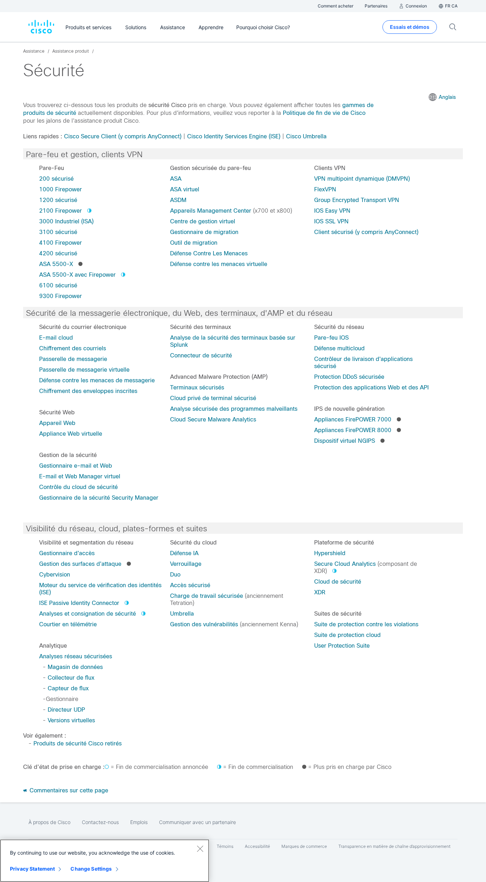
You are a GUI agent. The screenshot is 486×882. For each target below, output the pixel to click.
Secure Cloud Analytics (345, 564)
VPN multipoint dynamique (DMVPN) (362, 179)
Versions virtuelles (71, 720)
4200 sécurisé (58, 253)
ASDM (178, 200)
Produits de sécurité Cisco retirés (77, 743)
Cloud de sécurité (337, 582)
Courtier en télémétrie (68, 624)
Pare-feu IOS (331, 338)
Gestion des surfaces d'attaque (80, 564)
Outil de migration (193, 243)
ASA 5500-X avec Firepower (77, 275)
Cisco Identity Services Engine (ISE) (233, 136)
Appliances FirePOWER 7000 (352, 419)
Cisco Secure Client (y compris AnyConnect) (122, 136)
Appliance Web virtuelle (70, 434)
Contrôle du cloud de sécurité (78, 487)
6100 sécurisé (58, 285)
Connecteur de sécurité (201, 355)
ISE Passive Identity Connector (79, 603)
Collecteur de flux (71, 678)
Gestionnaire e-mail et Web (75, 466)
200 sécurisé (56, 179)
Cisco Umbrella (306, 136)
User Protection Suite (342, 646)
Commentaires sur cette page (68, 790)
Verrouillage (185, 564)
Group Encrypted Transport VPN (356, 200)
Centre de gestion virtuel (202, 221)
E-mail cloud (56, 338)
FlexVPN (325, 189)
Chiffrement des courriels (72, 348)
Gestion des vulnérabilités (204, 624)
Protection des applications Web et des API (371, 387)
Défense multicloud (339, 348)
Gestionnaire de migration (204, 232)
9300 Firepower (60, 296)
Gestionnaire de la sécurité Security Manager (98, 498)
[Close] (200, 848)
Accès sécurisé (190, 585)
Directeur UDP (66, 710)
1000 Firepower (60, 189)
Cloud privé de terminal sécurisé (213, 398)
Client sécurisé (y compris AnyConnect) (366, 232)
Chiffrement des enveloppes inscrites (88, 391)
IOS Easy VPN (332, 211)
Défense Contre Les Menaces (209, 253)
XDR (319, 592)
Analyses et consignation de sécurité (87, 614)
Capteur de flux (68, 688)
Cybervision (54, 575)
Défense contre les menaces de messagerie (97, 380)
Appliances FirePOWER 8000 (352, 430)
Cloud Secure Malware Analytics (213, 419)
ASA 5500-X (56, 264)
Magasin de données (75, 667)
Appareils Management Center (210, 211)
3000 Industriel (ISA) (66, 221)
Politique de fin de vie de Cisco (324, 113)
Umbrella (182, 614)
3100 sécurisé (58, 232)
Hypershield (329, 553)
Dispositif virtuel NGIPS (344, 441)
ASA (175, 179)
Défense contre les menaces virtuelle (218, 264)
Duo (175, 575)
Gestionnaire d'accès (67, 553)
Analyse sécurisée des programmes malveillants (233, 409)
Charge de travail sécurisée (206, 596)
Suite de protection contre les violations (366, 624)
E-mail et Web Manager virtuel (79, 476)
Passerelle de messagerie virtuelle (84, 370)
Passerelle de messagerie (73, 359)
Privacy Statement (32, 869)
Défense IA (184, 553)
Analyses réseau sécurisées (75, 656)
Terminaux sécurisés (197, 387)
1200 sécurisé (58, 200)
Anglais (447, 97)
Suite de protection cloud (347, 635)
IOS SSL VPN (331, 221)
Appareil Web (57, 423)
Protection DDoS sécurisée (349, 377)
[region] (104, 860)
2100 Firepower (60, 211)
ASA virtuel (184, 189)
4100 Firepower (60, 243)
